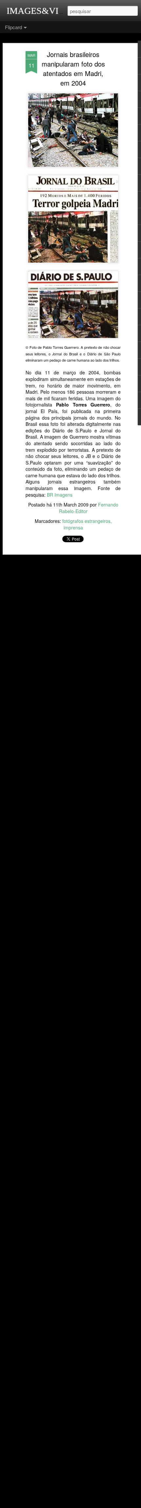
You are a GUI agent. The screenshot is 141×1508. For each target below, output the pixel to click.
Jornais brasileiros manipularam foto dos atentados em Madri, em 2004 (73, 69)
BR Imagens (59, 494)
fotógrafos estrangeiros (86, 521)
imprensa (73, 527)
